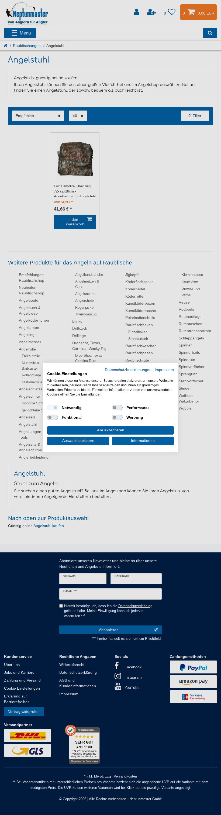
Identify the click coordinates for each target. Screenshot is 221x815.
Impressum (164, 369)
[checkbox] (52, 407)
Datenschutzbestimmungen (128, 369)
